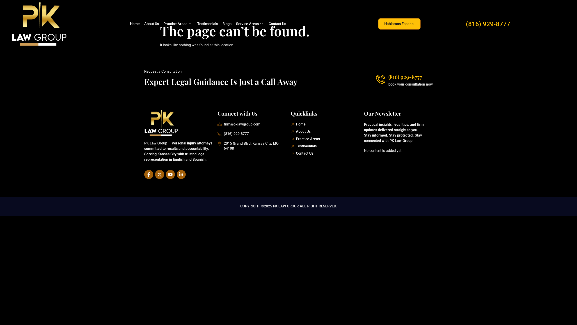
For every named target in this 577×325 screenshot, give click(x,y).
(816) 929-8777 (488, 24)
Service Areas (247, 24)
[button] (399, 24)
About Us (151, 24)
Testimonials (207, 24)
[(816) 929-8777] (380, 79)
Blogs (226, 24)
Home (135, 24)
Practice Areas (175, 24)
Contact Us (277, 24)
